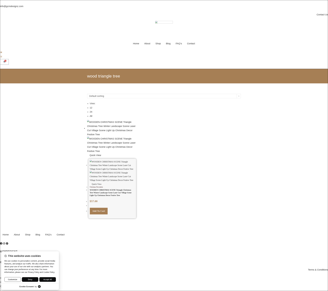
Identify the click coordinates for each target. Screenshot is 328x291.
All (91, 116)
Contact (191, 43)
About (147, 43)
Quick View (95, 155)
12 (91, 107)
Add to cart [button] (98, 211)
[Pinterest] (7, 243)
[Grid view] (88, 92)
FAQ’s (179, 43)
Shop (158, 43)
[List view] (90, 92)
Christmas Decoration (96, 187)
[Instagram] (4, 243)
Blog (168, 43)
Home (136, 43)
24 (91, 112)
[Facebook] (1, 243)
